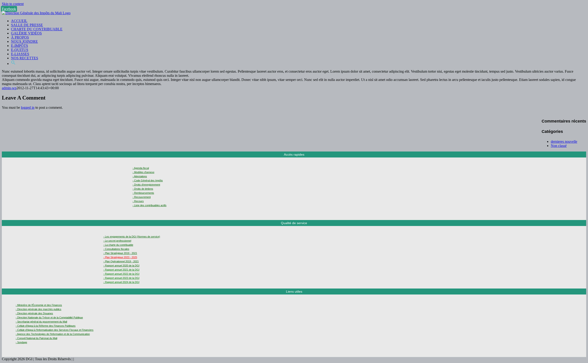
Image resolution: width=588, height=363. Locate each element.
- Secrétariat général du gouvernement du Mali (41, 321)
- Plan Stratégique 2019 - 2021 (120, 253)
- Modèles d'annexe (143, 172)
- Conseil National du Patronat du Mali (36, 338)
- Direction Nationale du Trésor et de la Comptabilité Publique (49, 317)
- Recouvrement (142, 197)
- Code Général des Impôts (148, 180)
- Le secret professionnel (117, 240)
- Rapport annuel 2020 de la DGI (121, 265)
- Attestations (140, 176)
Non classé (559, 146)
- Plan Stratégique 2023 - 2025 (120, 257)
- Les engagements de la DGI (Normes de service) (131, 236)
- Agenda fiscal (141, 168)
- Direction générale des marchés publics (38, 309)
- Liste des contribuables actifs (150, 205)
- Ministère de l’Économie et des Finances (39, 305)
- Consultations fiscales (116, 249)
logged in (27, 107)
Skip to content (13, 4)
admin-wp (9, 88)
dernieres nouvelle (564, 141)
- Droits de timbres (143, 188)
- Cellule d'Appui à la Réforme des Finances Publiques (46, 325)
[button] (13, 64)
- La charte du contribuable (118, 244)
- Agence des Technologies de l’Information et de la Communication (53, 334)
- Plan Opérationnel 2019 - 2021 (121, 261)
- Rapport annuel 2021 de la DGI (121, 269)
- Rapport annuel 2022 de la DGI (121, 273)
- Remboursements (143, 193)
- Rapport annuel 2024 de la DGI (121, 282)
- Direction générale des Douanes (34, 313)
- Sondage (21, 342)
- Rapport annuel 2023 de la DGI (121, 278)
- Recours (138, 201)
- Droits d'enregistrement (146, 184)
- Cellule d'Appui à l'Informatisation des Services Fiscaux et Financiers (54, 330)
